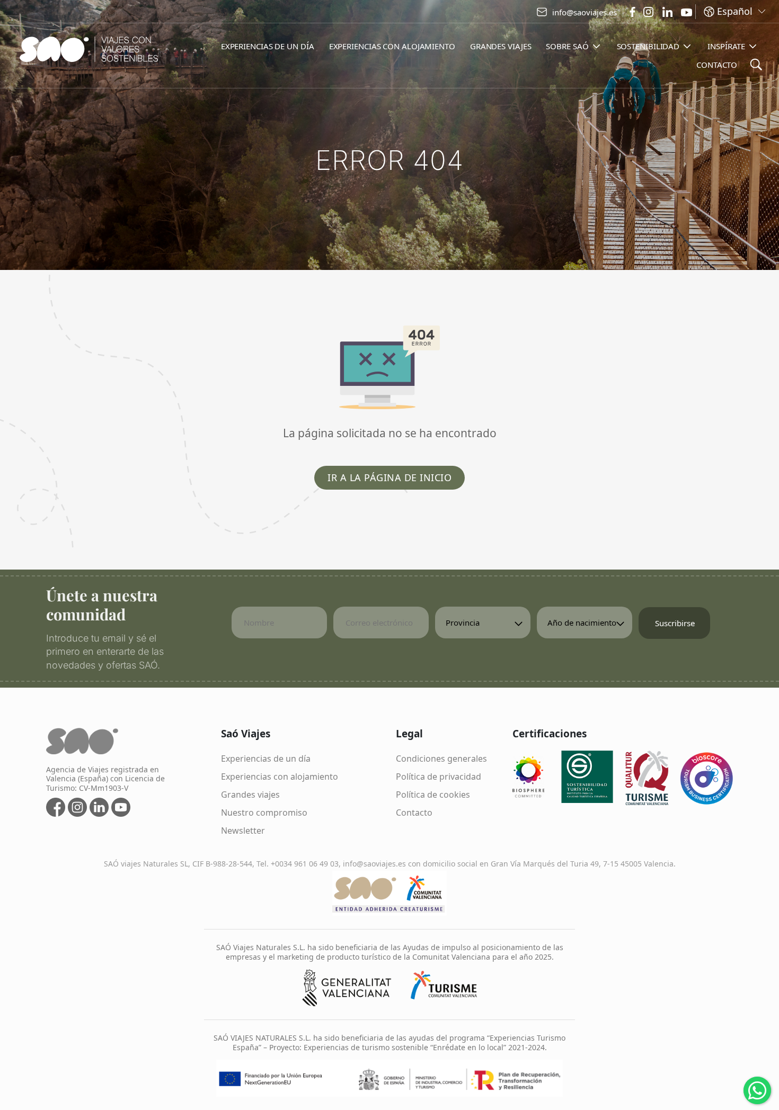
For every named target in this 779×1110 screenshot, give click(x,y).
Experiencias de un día (266, 758)
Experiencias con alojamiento (279, 776)
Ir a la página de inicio (389, 477)
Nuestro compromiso (264, 812)
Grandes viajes (250, 794)
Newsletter (243, 830)
